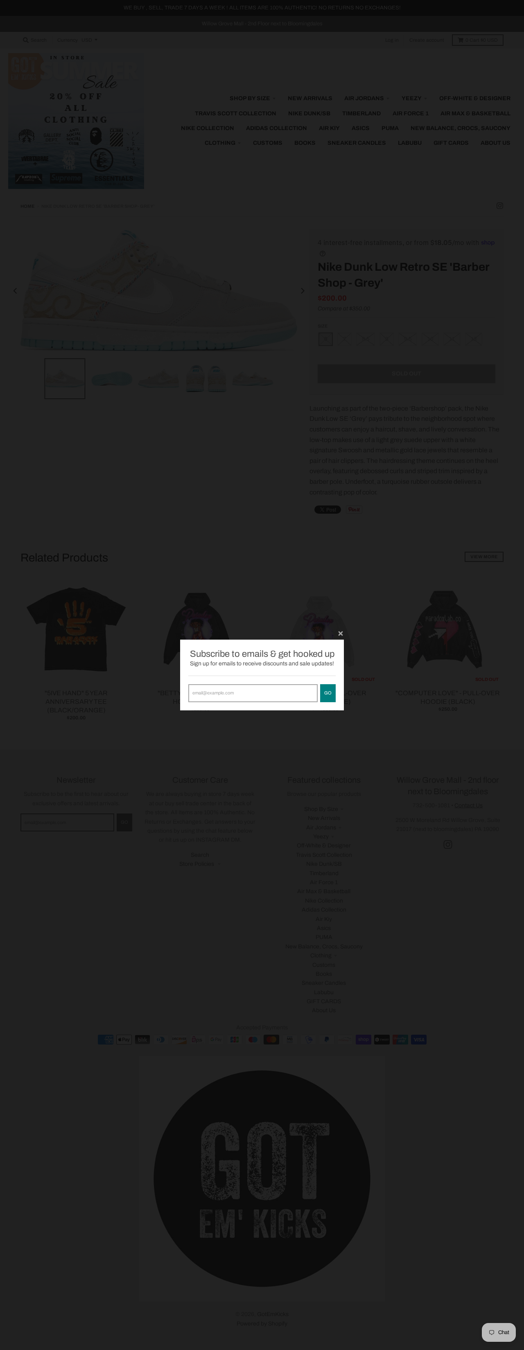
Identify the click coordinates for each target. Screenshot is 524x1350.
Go (328, 692)
